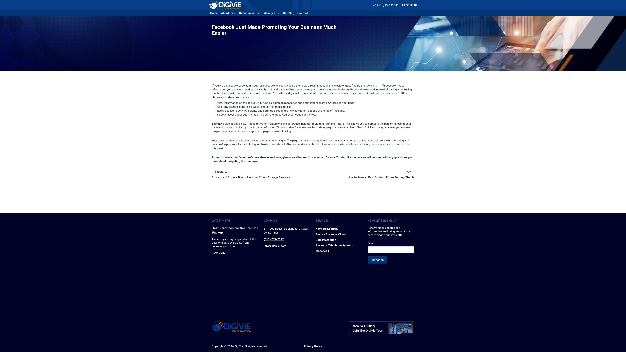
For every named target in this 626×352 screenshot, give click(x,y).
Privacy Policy (313, 346)
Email (372, 243)
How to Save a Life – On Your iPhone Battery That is (381, 175)
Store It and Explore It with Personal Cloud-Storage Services (251, 175)
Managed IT (323, 251)
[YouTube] (415, 5)
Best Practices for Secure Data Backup (235, 230)
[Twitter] (407, 5)
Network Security (327, 228)
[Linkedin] (411, 5)
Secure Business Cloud (331, 234)
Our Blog (288, 13)
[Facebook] (403, 5)
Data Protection (326, 240)
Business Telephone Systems (335, 245)
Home (214, 13)
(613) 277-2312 (274, 239)
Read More (218, 252)
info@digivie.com (275, 246)
